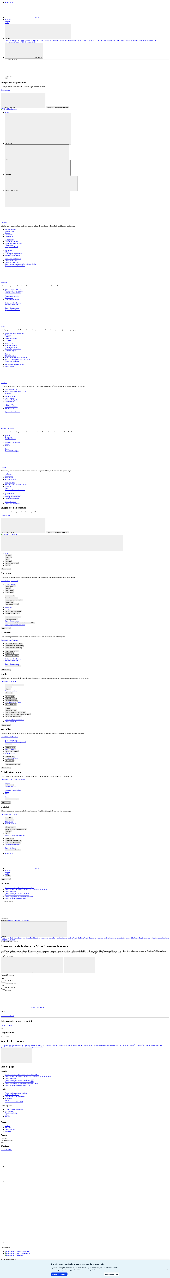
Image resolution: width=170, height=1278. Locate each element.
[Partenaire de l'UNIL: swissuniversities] (17, 1251)
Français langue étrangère (13, 702)
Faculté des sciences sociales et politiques (100, 40)
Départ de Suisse (10, 753)
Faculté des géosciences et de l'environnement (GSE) (21, 1083)
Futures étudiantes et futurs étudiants (16, 1093)
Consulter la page (9, 581)
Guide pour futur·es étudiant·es (14, 720)
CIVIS (7, 609)
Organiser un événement (12, 844)
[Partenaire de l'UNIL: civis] (14, 1255)
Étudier (3, 326)
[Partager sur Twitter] (47, 965)
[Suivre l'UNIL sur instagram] (19, 1212)
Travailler (4, 383)
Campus (3, 467)
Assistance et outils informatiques (15, 835)
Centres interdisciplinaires (13, 659)
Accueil (7, 553)
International (8, 607)
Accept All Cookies (59, 1274)
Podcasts (7, 793)
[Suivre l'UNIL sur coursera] (19, 1242)
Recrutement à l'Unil (11, 740)
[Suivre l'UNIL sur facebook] (19, 1166)
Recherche (4, 282)
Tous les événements (14, 920)
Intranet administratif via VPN (14, 1102)
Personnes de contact (11, 661)
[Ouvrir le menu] (92, 543)
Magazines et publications (13, 790)
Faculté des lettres (82, 40)
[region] (85, 1269)
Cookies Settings (111, 1274)
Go (6, 78)
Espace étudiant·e (10, 721)
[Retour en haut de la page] (16, 1055)
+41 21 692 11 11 (6, 1150)
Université (4, 222)
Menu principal (6, 569)
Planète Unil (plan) (10, 1129)
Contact (7, 1126)
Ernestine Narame (6, 1025)
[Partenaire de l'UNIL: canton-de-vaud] (17, 1253)
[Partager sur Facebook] (16, 965)
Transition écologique (11, 1113)
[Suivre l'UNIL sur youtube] (19, 1197)
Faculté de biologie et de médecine (25, 42)
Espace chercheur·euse (12, 621)
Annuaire (8, 1127)
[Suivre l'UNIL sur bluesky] (19, 1182)
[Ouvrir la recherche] (31, 543)
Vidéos (7, 792)
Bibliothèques (9, 822)
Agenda (7, 783)
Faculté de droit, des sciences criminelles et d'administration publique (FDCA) (29, 1076)
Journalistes (8, 1098)
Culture (7, 797)
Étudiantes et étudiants (12, 1095)
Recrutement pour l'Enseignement (15, 742)
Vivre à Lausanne (10, 749)
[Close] (167, 1269)
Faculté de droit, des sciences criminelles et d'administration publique (55, 40)
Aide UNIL (8, 1116)
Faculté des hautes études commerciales (125, 40)
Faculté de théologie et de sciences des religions (19, 40)
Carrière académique (11, 758)
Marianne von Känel (7, 1016)
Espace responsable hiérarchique (15, 625)
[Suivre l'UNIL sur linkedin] (19, 1227)
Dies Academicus (10, 787)
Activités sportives (10, 823)
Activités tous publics (7, 428)
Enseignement (9, 1111)
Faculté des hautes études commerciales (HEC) (19, 1082)
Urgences (8, 1131)
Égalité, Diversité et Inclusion (14, 1109)
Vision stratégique (10, 584)
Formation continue (11, 691)
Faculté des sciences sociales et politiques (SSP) (19, 1080)
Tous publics (25, 920)
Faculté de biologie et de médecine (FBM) (18, 1085)
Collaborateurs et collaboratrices (15, 1096)
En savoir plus (5, 90)
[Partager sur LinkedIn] (79, 965)
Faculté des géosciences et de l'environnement (19, 896)
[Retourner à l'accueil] (9, 109)
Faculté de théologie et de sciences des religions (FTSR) (22, 1075)
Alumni (7, 1100)
